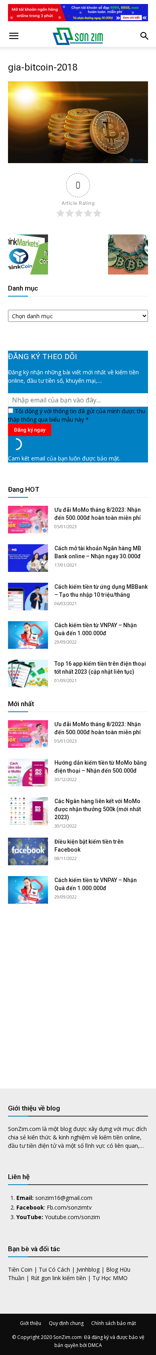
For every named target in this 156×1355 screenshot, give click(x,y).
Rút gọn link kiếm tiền (58, 1278)
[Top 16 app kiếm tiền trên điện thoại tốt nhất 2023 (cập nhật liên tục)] (28, 673)
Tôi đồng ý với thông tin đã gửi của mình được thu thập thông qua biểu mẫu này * (76, 415)
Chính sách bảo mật (113, 1323)
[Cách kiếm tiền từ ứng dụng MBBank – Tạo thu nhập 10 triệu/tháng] (28, 596)
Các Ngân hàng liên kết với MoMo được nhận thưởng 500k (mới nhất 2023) (97, 809)
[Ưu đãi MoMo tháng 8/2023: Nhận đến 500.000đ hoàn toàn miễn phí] (28, 519)
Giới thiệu (30, 1323)
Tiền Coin (20, 1269)
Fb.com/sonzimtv (69, 1207)
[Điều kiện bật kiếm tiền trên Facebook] (28, 851)
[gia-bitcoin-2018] (78, 161)
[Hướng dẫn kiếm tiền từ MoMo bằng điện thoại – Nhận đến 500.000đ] (28, 772)
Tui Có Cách (54, 1269)
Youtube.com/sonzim (72, 1217)
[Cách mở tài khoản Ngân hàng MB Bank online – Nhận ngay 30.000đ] (28, 558)
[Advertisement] (78, 990)
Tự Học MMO (110, 1278)
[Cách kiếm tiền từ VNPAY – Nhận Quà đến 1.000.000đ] (28, 635)
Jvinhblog (88, 1269)
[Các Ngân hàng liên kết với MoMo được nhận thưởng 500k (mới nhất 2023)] (28, 811)
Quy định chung (66, 1323)
